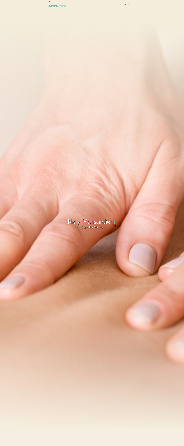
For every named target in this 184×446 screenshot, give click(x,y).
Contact (132, 4)
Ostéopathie (127, 4)
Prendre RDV (53, 6)
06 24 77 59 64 (61, 6)
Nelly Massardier (54, 2)
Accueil (116, 4)
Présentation (121, 4)
